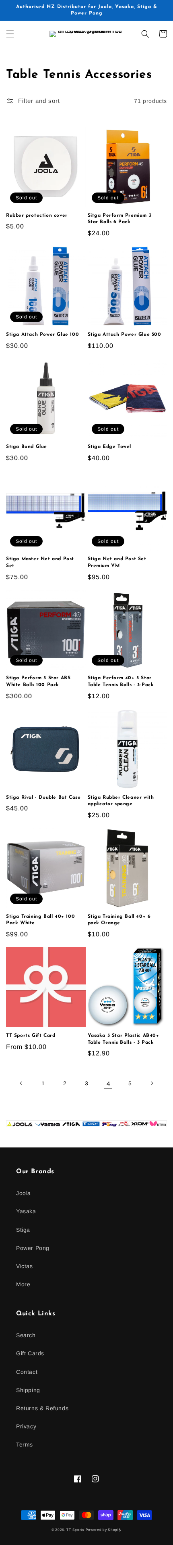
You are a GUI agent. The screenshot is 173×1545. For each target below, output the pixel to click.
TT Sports (75, 1530)
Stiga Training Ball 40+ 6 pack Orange (119, 920)
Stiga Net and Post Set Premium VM (117, 562)
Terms (24, 1444)
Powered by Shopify (104, 1530)
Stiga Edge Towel (110, 446)
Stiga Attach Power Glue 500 (124, 334)
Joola (23, 1193)
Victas (24, 1266)
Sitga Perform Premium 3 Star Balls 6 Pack (120, 219)
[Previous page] (21, 1083)
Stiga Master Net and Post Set (40, 562)
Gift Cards (30, 1353)
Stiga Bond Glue (26, 446)
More (23, 1284)
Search (26, 1335)
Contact (26, 1372)
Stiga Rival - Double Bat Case (43, 797)
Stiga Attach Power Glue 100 (42, 334)
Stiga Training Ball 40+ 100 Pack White (40, 920)
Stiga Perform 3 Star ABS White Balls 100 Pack (38, 681)
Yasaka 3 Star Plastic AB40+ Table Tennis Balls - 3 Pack (123, 1039)
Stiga (23, 1230)
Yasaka (26, 1211)
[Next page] (152, 1083)
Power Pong (32, 1248)
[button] (10, 34)
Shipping (28, 1390)
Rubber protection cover (37, 215)
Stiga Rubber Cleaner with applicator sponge (121, 801)
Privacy (26, 1426)
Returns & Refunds (42, 1408)
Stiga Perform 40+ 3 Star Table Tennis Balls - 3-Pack (121, 681)
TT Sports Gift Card (30, 1035)
